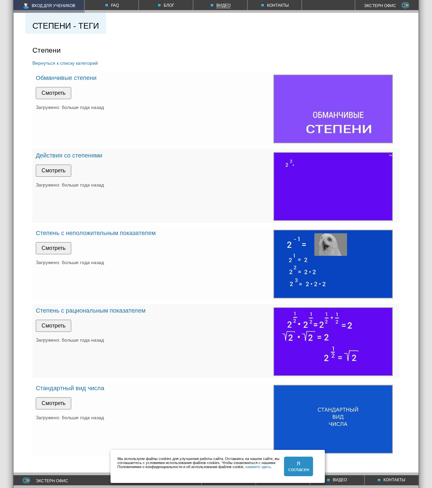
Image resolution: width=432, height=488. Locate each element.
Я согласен (298, 466)
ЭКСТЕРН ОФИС (380, 5)
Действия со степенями (69, 155)
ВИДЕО (340, 480)
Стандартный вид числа (70, 388)
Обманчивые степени (66, 78)
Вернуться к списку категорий (65, 63)
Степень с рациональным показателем (90, 310)
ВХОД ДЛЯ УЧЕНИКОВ (53, 5)
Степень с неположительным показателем (96, 233)
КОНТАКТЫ (394, 480)
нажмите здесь (258, 467)
